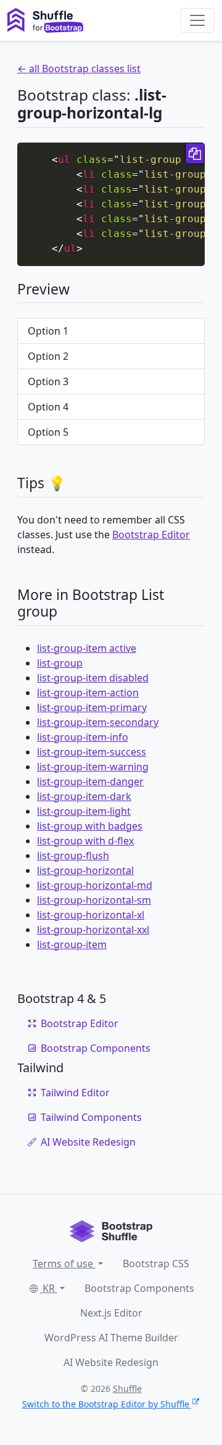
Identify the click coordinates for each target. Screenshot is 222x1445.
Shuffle (127, 1388)
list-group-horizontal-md (94, 885)
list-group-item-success (91, 752)
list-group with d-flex (85, 840)
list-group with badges (89, 826)
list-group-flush (73, 855)
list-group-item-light (84, 811)
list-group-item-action (88, 692)
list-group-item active (86, 648)
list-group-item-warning (93, 766)
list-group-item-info (82, 737)
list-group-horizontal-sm (94, 900)
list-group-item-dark (84, 796)
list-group (60, 663)
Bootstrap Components (95, 1048)
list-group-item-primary (92, 707)
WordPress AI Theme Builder (111, 1337)
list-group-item (72, 944)
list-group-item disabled (93, 678)
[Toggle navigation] (197, 20)
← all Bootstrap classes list (79, 68)
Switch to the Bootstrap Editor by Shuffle (105, 1404)
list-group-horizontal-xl (90, 915)
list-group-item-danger (90, 781)
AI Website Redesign (88, 1142)
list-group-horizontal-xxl (93, 929)
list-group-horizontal (85, 870)
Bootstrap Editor (151, 534)
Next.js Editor (111, 1313)
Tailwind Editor (75, 1092)
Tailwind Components (91, 1117)
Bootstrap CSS (156, 1263)
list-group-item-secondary (97, 722)
